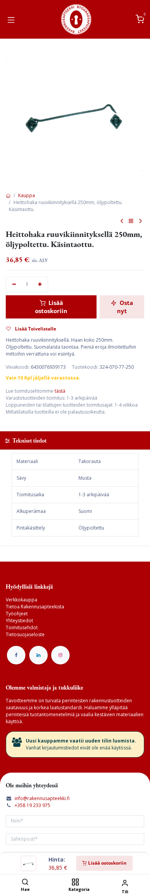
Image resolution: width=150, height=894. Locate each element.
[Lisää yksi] (40, 284)
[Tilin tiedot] (124, 882)
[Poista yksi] (14, 284)
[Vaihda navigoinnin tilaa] (11, 19)
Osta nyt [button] (125, 307)
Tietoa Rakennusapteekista (35, 606)
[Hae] (25, 882)
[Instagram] (60, 655)
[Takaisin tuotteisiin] (131, 221)
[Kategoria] (75, 882)
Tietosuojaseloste (25, 634)
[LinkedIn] (38, 655)
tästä (60, 391)
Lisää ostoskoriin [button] (51, 307)
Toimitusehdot (22, 627)
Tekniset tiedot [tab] (29, 440)
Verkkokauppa (21, 599)
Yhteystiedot (19, 620)
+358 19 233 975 (32, 805)
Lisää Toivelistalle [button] (35, 328)
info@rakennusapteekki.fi (42, 798)
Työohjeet (17, 613)
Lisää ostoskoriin (107, 863)
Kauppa (26, 195)
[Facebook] (16, 655)
